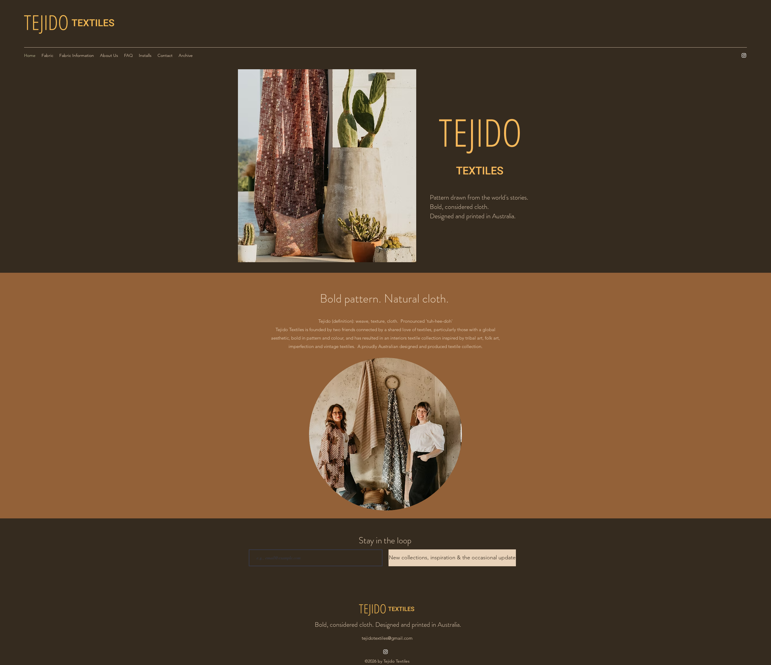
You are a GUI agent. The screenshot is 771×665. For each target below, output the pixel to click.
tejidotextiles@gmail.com (387, 638)
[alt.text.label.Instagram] (744, 55)
